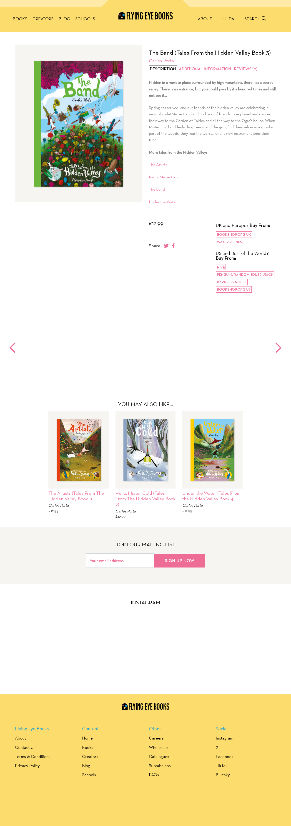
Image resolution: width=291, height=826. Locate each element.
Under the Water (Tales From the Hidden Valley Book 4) (211, 496)
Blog (64, 18)
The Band (157, 189)
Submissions (160, 765)
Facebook (224, 756)
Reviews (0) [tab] (246, 68)
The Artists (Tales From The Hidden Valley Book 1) (76, 496)
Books (20, 18)
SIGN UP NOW (179, 560)
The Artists (158, 164)
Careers (156, 738)
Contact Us (25, 747)
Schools (85, 18)
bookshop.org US (234, 289)
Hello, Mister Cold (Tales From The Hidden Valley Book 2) (145, 498)
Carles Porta (161, 61)
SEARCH (253, 18)
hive (221, 267)
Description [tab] (163, 68)
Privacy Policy (27, 765)
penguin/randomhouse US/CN (245, 274)
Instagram (224, 738)
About (205, 18)
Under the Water (163, 201)
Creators (43, 18)
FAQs (154, 774)
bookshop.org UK (234, 234)
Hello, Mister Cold (164, 177)
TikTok (222, 765)
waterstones (229, 242)
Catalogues (159, 756)
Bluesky (223, 774)
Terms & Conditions (32, 756)
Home (87, 738)
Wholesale (158, 747)
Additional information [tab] (205, 68)
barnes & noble (232, 282)
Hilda (228, 18)
